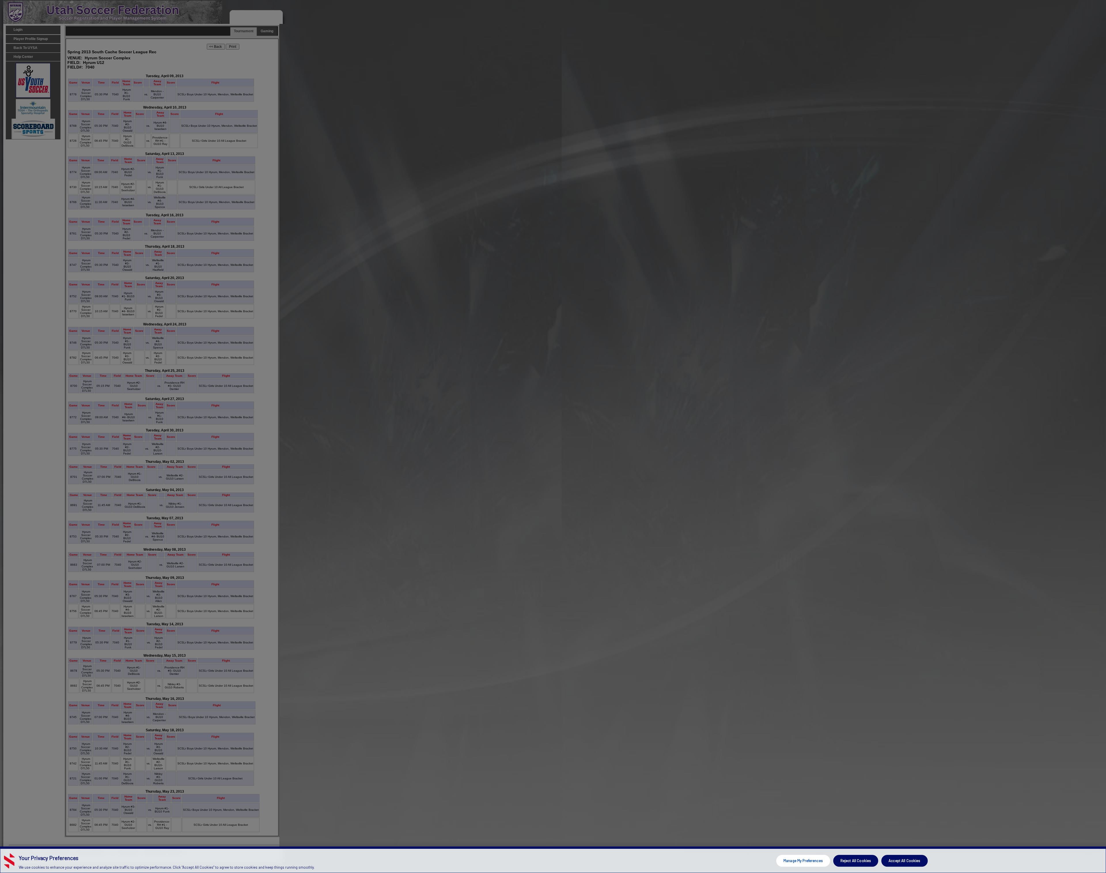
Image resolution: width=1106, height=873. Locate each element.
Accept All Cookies (904, 860)
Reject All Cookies (855, 860)
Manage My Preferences (803, 860)
